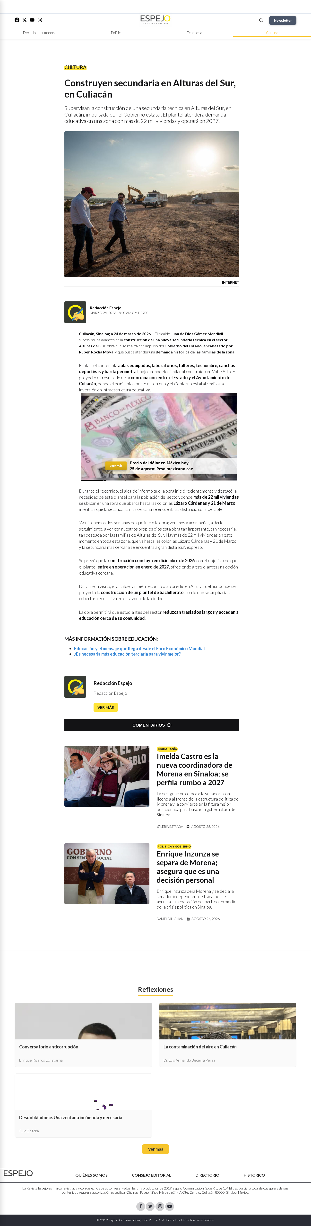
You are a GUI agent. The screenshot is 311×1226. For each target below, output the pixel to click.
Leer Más (116, 466)
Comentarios (148, 725)
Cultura (272, 32)
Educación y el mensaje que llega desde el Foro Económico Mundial (139, 648)
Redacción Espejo (113, 683)
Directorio (207, 1175)
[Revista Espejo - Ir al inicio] (18, 1173)
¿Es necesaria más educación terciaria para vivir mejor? (127, 654)
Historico (254, 1175)
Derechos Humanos (39, 32)
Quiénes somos (91, 1175)
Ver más (105, 707)
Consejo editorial (151, 1175)
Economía (194, 32)
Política (116, 32)
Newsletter (283, 20)
